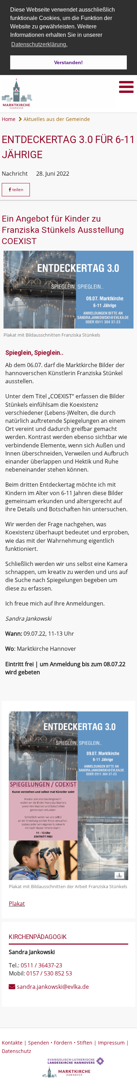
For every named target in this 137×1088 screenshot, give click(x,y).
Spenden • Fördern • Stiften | (63, 1042)
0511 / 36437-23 (41, 965)
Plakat (17, 903)
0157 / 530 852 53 (49, 973)
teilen (17, 189)
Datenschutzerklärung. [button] (39, 44)
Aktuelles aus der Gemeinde (56, 119)
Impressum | (113, 1042)
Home (8, 119)
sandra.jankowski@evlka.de (53, 987)
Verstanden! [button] (68, 62)
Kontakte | (15, 1042)
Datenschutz (16, 1051)
